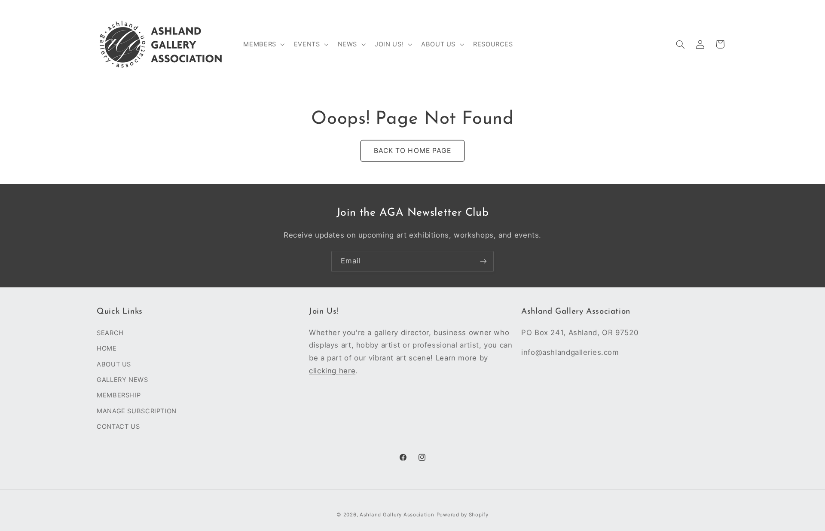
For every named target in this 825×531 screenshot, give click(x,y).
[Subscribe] (483, 261)
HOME (107, 348)
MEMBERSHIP (119, 395)
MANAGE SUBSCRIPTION (137, 411)
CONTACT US (118, 426)
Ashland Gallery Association (397, 514)
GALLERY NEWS (122, 379)
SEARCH (110, 332)
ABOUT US (114, 364)
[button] (263, 44)
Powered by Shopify (463, 514)
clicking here (332, 370)
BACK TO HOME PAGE (412, 150)
